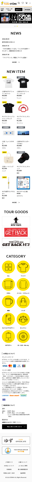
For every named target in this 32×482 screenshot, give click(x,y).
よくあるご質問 (23, 466)
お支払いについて (9, 466)
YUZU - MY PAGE (9, 9)
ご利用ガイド (9, 462)
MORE (14, 62)
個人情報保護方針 (23, 469)
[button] (14, 26)
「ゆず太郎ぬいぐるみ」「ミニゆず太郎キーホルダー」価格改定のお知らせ (16, 50)
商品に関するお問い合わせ (14, 427)
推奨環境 (22, 473)
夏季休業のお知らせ (8, 42)
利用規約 (9, 469)
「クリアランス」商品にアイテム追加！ (15, 57)
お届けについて (6, 422)
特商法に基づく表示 (9, 473)
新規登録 (27, 10)
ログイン (19, 10)
